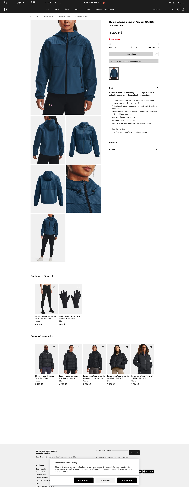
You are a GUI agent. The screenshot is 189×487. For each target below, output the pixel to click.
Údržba (112, 150)
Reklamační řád (41, 475)
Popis (111, 88)
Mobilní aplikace (34, 3)
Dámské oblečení (48, 16)
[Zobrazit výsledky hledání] (173, 9)
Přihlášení (172, 3)
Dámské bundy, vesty (65, 16)
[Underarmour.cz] (6, 9)
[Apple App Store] (148, 471)
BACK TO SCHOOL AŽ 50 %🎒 (94, 3)
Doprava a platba (20, 3)
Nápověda (57, 3)
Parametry (113, 142)
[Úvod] (31, 16)
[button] (156, 54)
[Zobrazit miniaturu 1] (48, 140)
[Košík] (183, 9)
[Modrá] (114, 73)
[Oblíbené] (178, 9)
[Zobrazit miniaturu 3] (48, 189)
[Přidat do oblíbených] (54, 287)
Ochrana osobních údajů (44, 480)
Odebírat (134, 453)
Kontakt (48, 3)
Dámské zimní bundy (82, 16)
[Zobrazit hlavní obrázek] (66, 67)
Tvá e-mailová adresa (104, 450)
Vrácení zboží (40, 472)
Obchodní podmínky (42, 477)
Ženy (37, 16)
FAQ (37, 483)
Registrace (181, 3)
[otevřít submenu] (50, 9)
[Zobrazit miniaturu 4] (83, 189)
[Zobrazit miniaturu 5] (48, 238)
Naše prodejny (7, 3)
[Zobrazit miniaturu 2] (83, 140)
